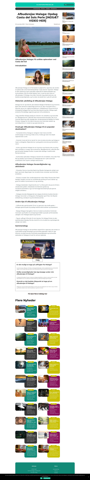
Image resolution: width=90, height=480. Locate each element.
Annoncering (36, 8)
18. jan (30, 320)
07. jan (53, 306)
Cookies (48, 8)
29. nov (30, 306)
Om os (43, 8)
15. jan (30, 389)
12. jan (30, 445)
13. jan (30, 431)
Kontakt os (54, 8)
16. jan (30, 361)
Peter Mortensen (30, 24)
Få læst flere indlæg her (37, 294)
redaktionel (57, 24)
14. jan (53, 403)
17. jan (53, 334)
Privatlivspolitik (47, 478)
